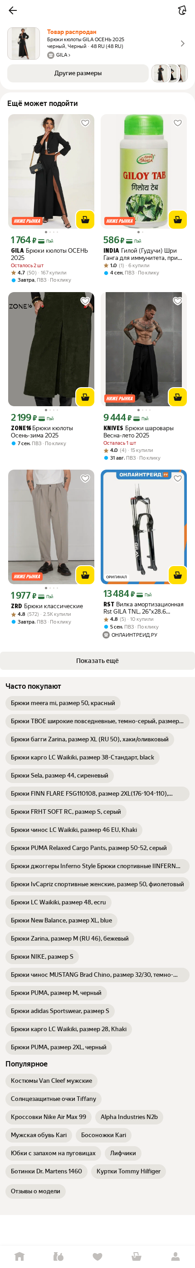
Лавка (58, 1257)
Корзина (136, 1257)
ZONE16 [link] (20, 429)
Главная (19, 1257)
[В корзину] (85, 220)
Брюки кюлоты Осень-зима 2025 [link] (42, 432)
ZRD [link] (16, 607)
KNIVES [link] (113, 429)
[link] (63, 703)
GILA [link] (17, 251)
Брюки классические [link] (47, 606)
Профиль (175, 1257)
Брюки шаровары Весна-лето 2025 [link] (138, 432)
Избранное (97, 1257)
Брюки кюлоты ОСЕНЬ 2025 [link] (49, 254)
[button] (12, 10)
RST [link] (108, 605)
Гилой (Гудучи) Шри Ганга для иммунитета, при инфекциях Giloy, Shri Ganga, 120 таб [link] (142, 254)
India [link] (111, 251)
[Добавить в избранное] (85, 123)
